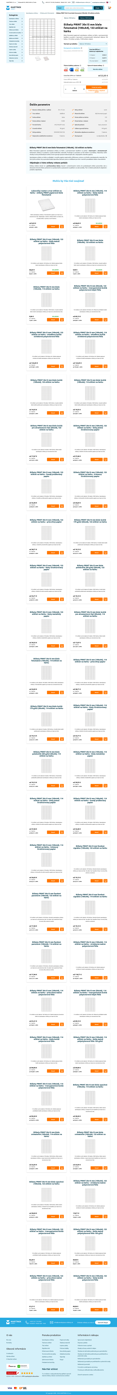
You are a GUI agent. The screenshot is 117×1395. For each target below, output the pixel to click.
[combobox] (93, 44)
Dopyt (61, 1359)
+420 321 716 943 (38, 1322)
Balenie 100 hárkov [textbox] (85, 44)
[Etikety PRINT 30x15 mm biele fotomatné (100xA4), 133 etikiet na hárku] (42, 37)
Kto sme (8, 1340)
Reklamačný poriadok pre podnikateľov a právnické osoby (94, 1361)
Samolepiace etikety (32, 13)
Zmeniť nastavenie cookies (85, 1374)
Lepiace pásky (64, 1345)
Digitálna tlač (46, 1348)
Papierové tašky (64, 1340)
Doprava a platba (82, 1342)
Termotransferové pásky (49, 1354)
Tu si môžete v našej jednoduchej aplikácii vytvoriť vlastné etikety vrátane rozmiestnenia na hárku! (56, 1374)
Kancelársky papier (65, 1351)
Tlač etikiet (45, 1345)
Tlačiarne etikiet (47, 1342)
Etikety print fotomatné (47, 13)
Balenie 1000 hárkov (86, 18)
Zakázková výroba (65, 1354)
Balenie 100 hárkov (69, 18)
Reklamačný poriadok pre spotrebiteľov (89, 1358)
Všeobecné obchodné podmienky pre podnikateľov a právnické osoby (93, 1355)
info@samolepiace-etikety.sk (83, 2)
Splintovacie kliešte (47, 1359)
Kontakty (9, 1342)
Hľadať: (59, 8)
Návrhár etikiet (97, 69)
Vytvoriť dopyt (103, 1322)
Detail (53, 226)
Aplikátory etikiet (47, 1356)
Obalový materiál (65, 1342)
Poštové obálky (64, 1348)
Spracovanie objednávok (85, 1340)
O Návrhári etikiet (11, 1359)
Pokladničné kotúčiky (48, 1362)
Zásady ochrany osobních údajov (87, 1348)
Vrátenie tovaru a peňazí (85, 1345)
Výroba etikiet (10, 1356)
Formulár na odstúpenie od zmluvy (88, 1367)
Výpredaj (62, 1356)
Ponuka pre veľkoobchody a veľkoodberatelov (91, 1370)
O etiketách (9, 1353)
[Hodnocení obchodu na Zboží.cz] (13, 1374)
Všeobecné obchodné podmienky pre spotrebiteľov (92, 1351)
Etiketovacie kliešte (48, 1351)
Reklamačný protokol (84, 1364)
